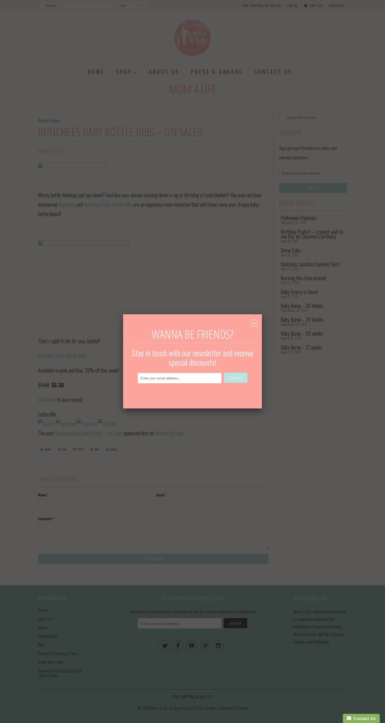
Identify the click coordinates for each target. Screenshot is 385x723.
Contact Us (363, 718)
